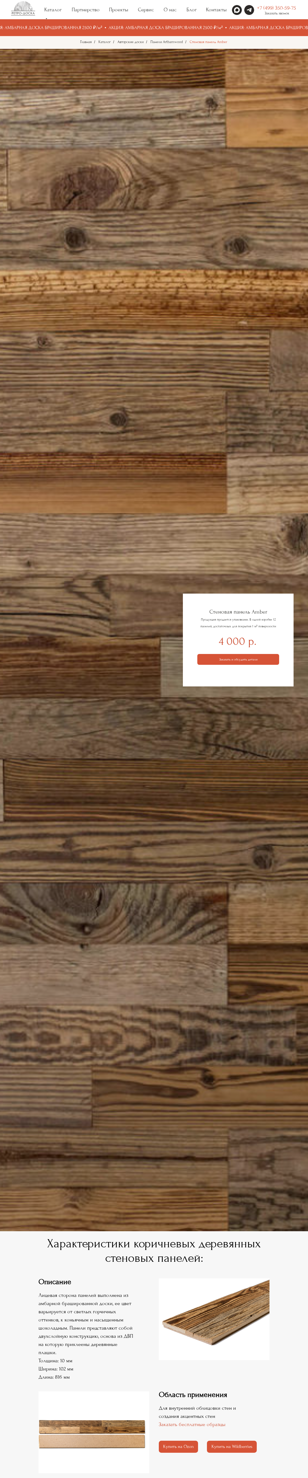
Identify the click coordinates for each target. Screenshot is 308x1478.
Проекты (118, 10)
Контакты (216, 10)
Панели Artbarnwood (166, 42)
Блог (191, 10)
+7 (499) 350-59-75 (276, 8)
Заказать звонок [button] (277, 13)
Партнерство (86, 10)
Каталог (104, 42)
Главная (86, 42)
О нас (170, 10)
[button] (238, 659)
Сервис (146, 10)
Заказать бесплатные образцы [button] (192, 1424)
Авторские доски (130, 42)
